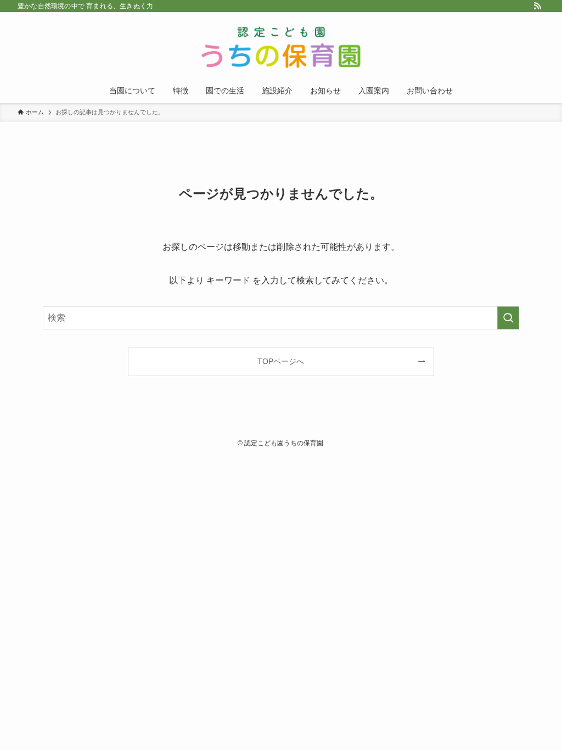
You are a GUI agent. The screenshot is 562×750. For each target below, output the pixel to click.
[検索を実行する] (508, 317)
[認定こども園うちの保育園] (281, 47)
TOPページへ (280, 361)
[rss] (537, 6)
